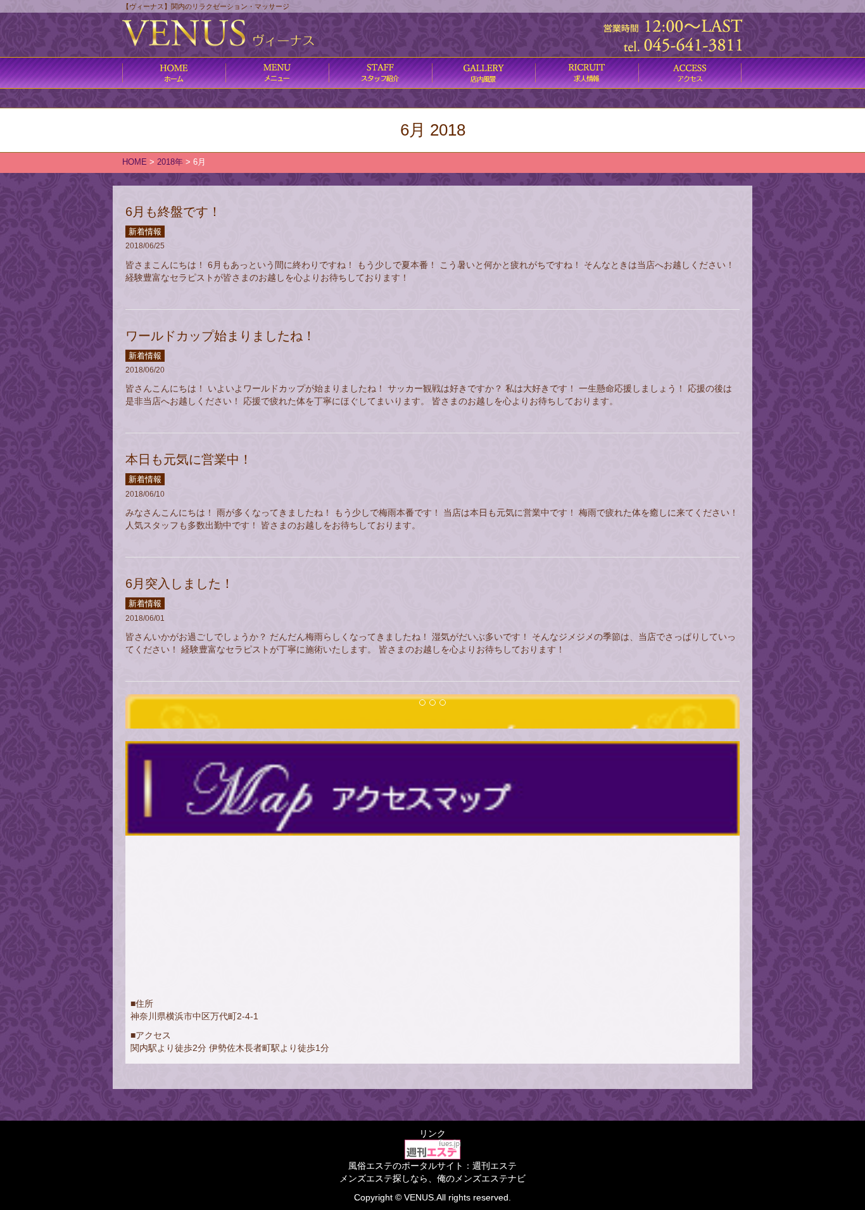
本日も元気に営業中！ (188, 459)
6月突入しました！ (179, 583)
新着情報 (145, 231)
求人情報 (586, 73)
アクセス (690, 73)
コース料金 (277, 73)
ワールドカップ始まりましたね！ (220, 336)
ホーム (173, 73)
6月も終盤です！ (173, 212)
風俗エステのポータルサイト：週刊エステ (432, 1166)
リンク (432, 1133)
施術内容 (380, 73)
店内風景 (483, 73)
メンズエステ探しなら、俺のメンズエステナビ (432, 1178)
